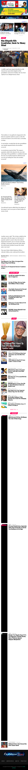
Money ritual (22, 255)
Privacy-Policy (24, 761)
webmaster (5, 49)
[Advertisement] (14, 91)
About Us (17, 761)
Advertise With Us (10, 761)
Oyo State (4, 257)
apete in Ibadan (14, 255)
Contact (3, 761)
